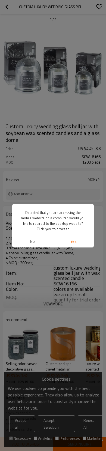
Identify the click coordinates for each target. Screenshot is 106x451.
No (32, 241)
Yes (73, 241)
